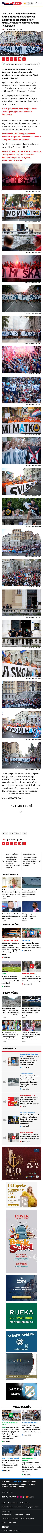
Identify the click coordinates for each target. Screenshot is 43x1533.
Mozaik (23, 1484)
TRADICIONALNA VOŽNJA (27, 1113)
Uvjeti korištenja (19, 1507)
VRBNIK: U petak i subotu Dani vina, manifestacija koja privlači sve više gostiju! (30, 861)
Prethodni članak (3, 860)
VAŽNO (4, 974)
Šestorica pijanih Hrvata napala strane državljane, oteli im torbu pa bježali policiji (31, 1011)
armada (5, 833)
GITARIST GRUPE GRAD (27, 1074)
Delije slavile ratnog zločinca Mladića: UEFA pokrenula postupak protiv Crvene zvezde (10, 1035)
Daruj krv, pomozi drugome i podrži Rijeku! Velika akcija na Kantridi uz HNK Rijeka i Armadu (31, 1428)
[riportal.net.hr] (5, 1527)
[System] (28, 3)
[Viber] (11, 59)
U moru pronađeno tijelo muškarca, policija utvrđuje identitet (31, 892)
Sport (4, 1484)
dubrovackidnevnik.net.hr (27, 1518)
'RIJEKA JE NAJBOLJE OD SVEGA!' (9, 1424)
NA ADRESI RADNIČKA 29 (27, 1095)
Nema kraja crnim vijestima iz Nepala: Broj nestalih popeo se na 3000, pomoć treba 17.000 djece (11, 1011)
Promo (24, 1107)
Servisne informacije (7, 1507)
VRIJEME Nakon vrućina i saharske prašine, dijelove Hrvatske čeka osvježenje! (31, 978)
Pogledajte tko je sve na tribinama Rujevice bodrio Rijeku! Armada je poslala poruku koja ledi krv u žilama (31, 1467)
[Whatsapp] (15, 59)
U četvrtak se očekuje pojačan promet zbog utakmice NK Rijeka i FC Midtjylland (10, 979)
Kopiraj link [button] (24, 59)
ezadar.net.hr (15, 1518)
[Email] (19, 59)
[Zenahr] (21, 1496)
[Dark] (32, 3)
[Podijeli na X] (7, 59)
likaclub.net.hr (12, 1522)
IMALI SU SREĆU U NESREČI (10, 1458)
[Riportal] (8, 3)
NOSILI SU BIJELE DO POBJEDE (29, 1459)
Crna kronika (6, 957)
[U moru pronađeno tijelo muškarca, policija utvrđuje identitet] (32, 882)
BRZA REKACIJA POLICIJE (10, 940)
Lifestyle (32, 1484)
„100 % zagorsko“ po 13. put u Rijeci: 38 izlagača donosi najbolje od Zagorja (31, 945)
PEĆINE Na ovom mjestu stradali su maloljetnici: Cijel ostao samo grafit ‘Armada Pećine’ (10, 1464)
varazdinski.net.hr (18, 1515)
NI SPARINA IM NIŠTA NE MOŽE (29, 1054)
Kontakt (37, 1507)
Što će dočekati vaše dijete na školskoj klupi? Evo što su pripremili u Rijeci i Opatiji (13, 862)
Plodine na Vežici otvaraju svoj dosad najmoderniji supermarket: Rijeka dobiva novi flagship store (29, 1100)
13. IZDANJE (26, 940)
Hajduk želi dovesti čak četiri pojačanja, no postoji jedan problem (11, 916)
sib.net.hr (28, 1515)
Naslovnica (6, 1481)
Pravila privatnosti (24, 1503)
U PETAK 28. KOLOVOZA (30, 1423)
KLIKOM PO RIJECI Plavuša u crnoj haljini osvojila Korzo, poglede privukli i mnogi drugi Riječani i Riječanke (29, 1060)
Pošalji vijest (29, 1507)
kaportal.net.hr (5, 1518)
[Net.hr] (5, 1496)
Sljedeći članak (40, 860)
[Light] (25, 3)
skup (24, 833)
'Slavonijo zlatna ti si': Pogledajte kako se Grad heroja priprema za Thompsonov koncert (31, 1035)
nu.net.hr (4, 1522)
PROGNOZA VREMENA (29, 974)
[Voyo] (12, 1496)
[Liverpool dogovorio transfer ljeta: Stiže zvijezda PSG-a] (32, 906)
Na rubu (5, 1487)
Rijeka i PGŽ (27, 951)
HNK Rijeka (6, 986)
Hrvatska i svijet (28, 984)
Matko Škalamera (15, 833)
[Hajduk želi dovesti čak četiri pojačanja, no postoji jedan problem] (11, 906)
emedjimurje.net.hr (6, 1515)
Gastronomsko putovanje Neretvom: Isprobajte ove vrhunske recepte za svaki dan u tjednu (11, 893)
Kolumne (13, 1487)
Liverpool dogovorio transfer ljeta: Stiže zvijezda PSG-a (29, 916)
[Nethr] (30, 1496)
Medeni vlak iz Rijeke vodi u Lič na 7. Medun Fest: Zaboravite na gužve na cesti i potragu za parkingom (29, 1119)
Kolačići (4, 1503)
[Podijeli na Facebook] (3, 59)
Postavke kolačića (12, 1503)
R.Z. (4, 29)
